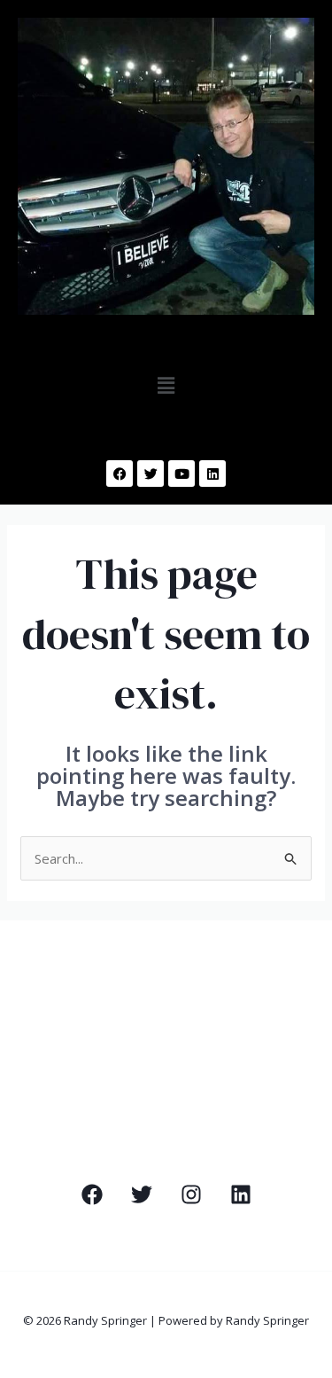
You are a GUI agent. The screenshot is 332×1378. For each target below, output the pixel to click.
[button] (166, 385)
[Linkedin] (240, 1194)
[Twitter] (141, 1194)
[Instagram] (191, 1194)
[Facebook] (92, 1194)
